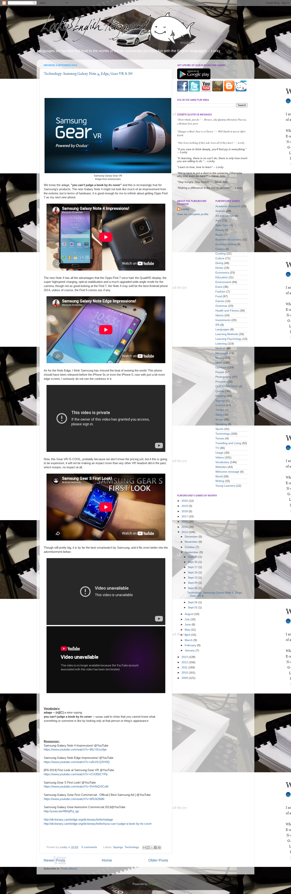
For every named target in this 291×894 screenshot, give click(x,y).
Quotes (219, 391)
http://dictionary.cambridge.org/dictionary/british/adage (78, 819)
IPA (217, 324)
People (219, 372)
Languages (222, 329)
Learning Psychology (228, 338)
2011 (185, 667)
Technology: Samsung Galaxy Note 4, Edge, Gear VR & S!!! (88, 74)
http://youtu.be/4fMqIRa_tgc (61, 811)
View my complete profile (192, 214)
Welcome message (227, 471)
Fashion (220, 291)
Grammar (221, 305)
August (189, 614)
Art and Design (224, 215)
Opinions (220, 367)
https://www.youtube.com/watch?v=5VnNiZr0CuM (76, 786)
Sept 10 (193, 577)
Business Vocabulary (228, 239)
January (190, 650)
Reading (220, 395)
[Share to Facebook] (156, 847)
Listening (221, 343)
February (191, 645)
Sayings (118, 847)
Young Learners (225, 485)
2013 (185, 657)
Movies (219, 357)
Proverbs (221, 381)
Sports (219, 429)
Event (219, 286)
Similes (219, 410)
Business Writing (225, 244)
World (219, 476)
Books (219, 234)
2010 (185, 672)
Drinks (219, 267)
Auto (218, 220)
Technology (132, 847)
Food (218, 296)
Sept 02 (193, 607)
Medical (220, 348)
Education (221, 277)
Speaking (221, 424)
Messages (221, 353)
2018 (185, 511)
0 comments (89, 847)
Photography (223, 376)
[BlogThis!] (148, 847)
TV (217, 448)
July (187, 619)
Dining (219, 263)
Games (219, 301)
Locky (64, 847)
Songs (219, 419)
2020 (185, 500)
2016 (185, 521)
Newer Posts (54, 860)
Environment (223, 282)
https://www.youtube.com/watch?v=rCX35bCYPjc (76, 774)
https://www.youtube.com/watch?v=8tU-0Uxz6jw (75, 749)
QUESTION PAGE (226, 386)
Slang (219, 414)
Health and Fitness (227, 310)
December (192, 536)
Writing (219, 481)
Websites (221, 467)
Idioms (219, 315)
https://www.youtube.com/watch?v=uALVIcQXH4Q (77, 762)
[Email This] (144, 847)
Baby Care (222, 225)
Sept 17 (193, 567)
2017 (185, 516)
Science (220, 405)
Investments (223, 320)
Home (107, 860)
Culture (219, 258)
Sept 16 (193, 572)
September (192, 552)
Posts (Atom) (69, 868)
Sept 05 (193, 602)
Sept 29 (193, 556)
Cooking (220, 253)
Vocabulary (222, 462)
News (218, 362)
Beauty (219, 230)
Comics (220, 249)
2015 (185, 526)
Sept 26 (193, 562)
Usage (219, 452)
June (188, 624)
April (188, 634)
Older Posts (158, 860)
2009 (185, 677)
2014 (185, 532)
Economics (222, 272)
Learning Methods (226, 334)
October (190, 547)
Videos (219, 457)
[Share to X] (152, 847)
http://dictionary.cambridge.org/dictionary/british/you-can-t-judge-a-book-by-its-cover (98, 823)
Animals (220, 211)
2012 (185, 662)
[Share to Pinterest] (159, 847)
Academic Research (228, 206)
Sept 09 (193, 582)
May (188, 629)
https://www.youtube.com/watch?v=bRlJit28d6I (74, 799)
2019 (185, 505)
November (192, 541)
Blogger (153, 884)
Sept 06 (193, 588)
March (189, 640)
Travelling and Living (228, 443)
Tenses (219, 438)
